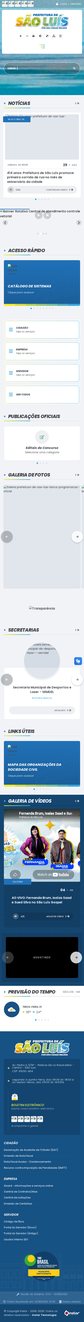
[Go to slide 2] (40, 233)
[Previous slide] (5, 222)
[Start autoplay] (39, 215)
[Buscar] (74, 68)
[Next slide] (78, 222)
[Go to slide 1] (38, 233)
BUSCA (14, 68)
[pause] (47, 215)
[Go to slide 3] (43, 233)
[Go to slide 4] (46, 233)
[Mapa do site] (54, 36)
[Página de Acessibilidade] (60, 36)
